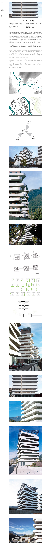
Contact (1, 15)
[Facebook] (1, 544)
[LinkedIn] (3, 544)
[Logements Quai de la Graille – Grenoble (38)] (25, 10)
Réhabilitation (2, 10)
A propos (2, 14)
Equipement (2, 8)
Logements (2, 9)
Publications (2, 16)
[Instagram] (6, 544)
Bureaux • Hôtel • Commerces (4, 6)
